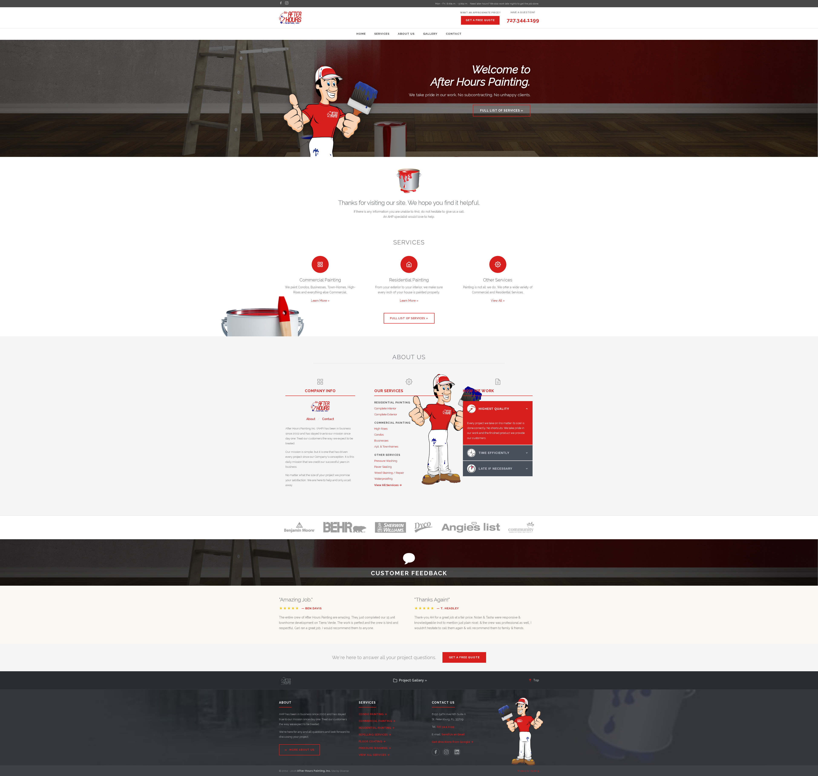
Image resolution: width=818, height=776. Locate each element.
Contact (328, 419)
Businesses (381, 440)
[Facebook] (280, 3)
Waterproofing (383, 478)
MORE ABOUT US (299, 750)
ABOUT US (406, 33)
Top (533, 680)
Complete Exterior (385, 414)
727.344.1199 (523, 20)
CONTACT (454, 33)
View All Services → (388, 485)
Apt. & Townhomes (386, 446)
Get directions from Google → (452, 741)
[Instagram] (286, 3)
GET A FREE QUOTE (480, 20)
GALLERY (430, 33)
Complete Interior (385, 408)
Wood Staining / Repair (389, 472)
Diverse (344, 770)
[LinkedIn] (457, 752)
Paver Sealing (383, 466)
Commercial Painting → (377, 721)
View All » (498, 300)
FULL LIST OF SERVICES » (501, 110)
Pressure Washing (385, 460)
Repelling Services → (375, 734)
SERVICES (381, 33)
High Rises (380, 428)
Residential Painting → (377, 727)
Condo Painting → (373, 714)
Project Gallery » (413, 680)
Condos (379, 434)
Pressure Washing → (375, 748)
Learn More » (320, 300)
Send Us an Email (453, 734)
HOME (361, 33)
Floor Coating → (372, 741)
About (310, 419)
